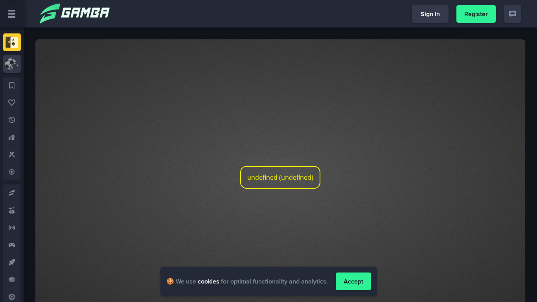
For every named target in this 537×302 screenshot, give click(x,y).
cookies (208, 281)
